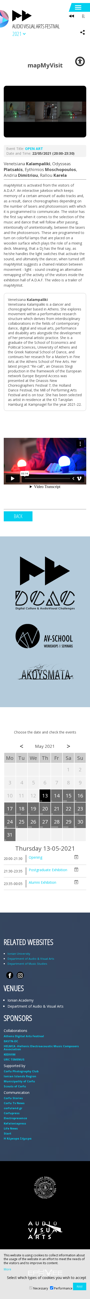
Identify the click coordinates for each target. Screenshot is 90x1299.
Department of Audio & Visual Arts (31, 958)
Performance (63, 1288)
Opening (35, 857)
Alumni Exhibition (42, 882)
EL (83, 16)
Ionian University (19, 953)
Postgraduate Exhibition (48, 869)
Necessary (40, 1288)
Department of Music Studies (27, 963)
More (7, 1269)
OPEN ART (34, 148)
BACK (18, 516)
